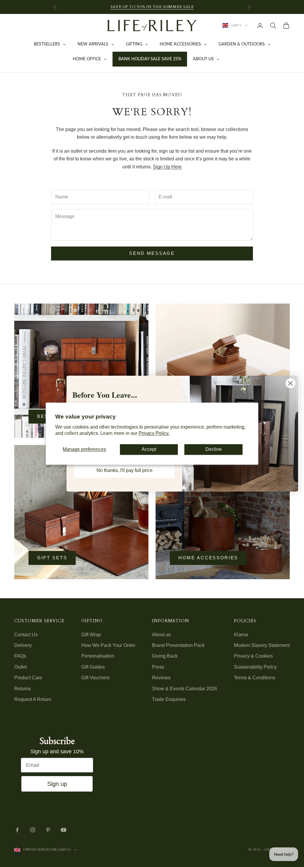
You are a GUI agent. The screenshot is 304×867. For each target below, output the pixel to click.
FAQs (20, 655)
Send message (152, 253)
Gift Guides (93, 666)
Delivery (23, 645)
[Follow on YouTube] (63, 830)
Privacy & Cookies (253, 655)
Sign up (57, 784)
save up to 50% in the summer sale (152, 7)
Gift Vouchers (95, 677)
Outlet (20, 666)
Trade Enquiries (169, 699)
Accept (149, 449)
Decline (213, 449)
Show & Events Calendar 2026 (184, 688)
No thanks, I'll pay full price (124, 470)
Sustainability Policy (255, 666)
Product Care (28, 677)
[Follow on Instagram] (33, 830)
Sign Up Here (167, 166)
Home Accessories (208, 557)
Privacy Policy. (154, 433)
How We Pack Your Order (108, 645)
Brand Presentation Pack (178, 645)
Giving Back (165, 655)
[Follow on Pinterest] (48, 830)
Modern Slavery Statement (262, 645)
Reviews (161, 677)
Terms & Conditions (254, 677)
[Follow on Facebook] (17, 830)
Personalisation (97, 655)
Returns (22, 688)
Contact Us (26, 634)
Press (158, 666)
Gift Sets (52, 557)
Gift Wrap (91, 634)
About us (161, 634)
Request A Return (32, 699)
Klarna (241, 634)
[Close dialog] (290, 383)
